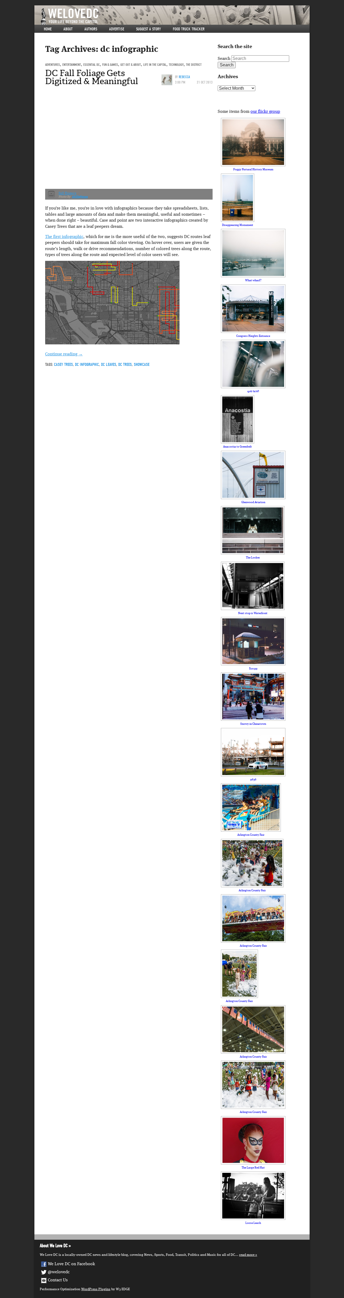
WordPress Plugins (95, 1289)
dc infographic (87, 364)
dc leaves (108, 364)
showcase (141, 364)
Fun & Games (110, 65)
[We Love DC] (175, 16)
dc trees (125, 364)
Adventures (52, 65)
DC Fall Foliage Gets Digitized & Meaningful (91, 77)
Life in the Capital (154, 65)
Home (48, 29)
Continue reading (64, 354)
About (68, 29)
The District (194, 65)
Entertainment (71, 65)
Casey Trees (63, 364)
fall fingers (67, 193)
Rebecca (184, 77)
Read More (247, 1255)
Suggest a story (148, 29)
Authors (90, 29)
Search (224, 59)
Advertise (116, 29)
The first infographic (64, 237)
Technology (176, 65)
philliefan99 (80, 197)
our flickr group (265, 112)
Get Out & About (130, 65)
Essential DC (91, 65)
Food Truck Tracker (189, 29)
